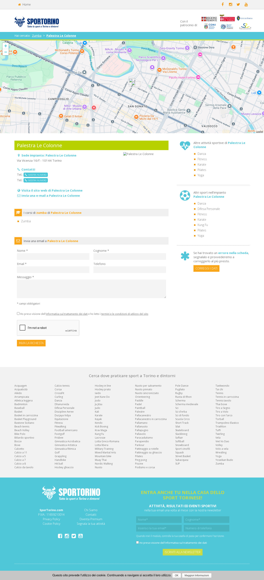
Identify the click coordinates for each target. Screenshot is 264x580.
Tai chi (219, 389)
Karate (202, 164)
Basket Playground (25, 419)
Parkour (139, 445)
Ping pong (141, 460)
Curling (59, 397)
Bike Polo (19, 434)
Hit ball (59, 463)
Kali (97, 411)
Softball (179, 441)
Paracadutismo (144, 437)
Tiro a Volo (222, 411)
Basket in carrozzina (26, 415)
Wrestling (221, 452)
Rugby (179, 393)
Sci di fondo (182, 415)
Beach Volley (21, 430)
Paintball (140, 408)
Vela (218, 437)
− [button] (5, 52)
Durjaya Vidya (63, 415)
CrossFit (59, 393)
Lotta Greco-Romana (107, 441)
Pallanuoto (141, 426)
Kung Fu (203, 225)
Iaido (98, 393)
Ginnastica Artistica (66, 445)
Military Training (104, 449)
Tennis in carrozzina (227, 397)
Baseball (19, 408)
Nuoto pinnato (143, 389)
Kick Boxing (101, 426)
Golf (57, 452)
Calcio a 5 (20, 456)
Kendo (99, 423)
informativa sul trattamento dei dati (67, 313)
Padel (138, 404)
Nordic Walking (104, 463)
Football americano (66, 430)
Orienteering (142, 397)
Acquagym (20, 385)
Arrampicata (21, 397)
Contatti (91, 514)
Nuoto (98, 467)
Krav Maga (101, 430)
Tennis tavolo (223, 400)
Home (26, 4)
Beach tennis (21, 426)
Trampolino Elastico (227, 423)
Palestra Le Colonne (61, 36)
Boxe (17, 445)
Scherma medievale (186, 404)
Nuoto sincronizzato (147, 393)
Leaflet (259, 131)
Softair (179, 437)
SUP (177, 463)
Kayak (98, 419)
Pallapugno (141, 430)
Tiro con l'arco (224, 415)
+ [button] (5, 45)
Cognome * (101, 251)
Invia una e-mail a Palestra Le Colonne (50, 195)
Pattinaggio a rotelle (147, 449)
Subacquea (181, 460)
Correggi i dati (206, 268)
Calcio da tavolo (23, 467)
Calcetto (19, 449)
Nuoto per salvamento (148, 385)
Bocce (18, 441)
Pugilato (180, 389)
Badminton (20, 404)
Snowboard (182, 445)
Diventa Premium (91, 519)
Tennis (219, 393)
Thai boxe (221, 404)
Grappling (60, 456)
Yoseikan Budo (224, 460)
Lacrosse (100, 437)
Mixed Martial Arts (105, 452)
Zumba (36, 36)
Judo (97, 408)
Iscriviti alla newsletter (182, 552)
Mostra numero (36, 174)
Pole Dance (182, 385)
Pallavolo (140, 434)
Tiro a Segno (223, 408)
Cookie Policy (51, 524)
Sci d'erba (181, 411)
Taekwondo (222, 385)
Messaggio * (25, 277)
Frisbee (59, 437)
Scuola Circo (182, 419)
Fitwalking (60, 426)
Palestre (140, 411)
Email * (22, 264)
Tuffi (218, 430)
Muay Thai (101, 460)
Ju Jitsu (98, 404)
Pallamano (141, 423)
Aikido (18, 393)
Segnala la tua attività (91, 524)
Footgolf (60, 434)
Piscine (139, 463)
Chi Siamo (91, 510)
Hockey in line (103, 385)
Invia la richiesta (31, 343)
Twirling (220, 434)
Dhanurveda (62, 404)
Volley (219, 445)
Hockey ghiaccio (64, 467)
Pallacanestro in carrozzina (151, 419)
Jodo (97, 400)
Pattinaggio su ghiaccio (148, 452)
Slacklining (181, 434)
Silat (177, 426)
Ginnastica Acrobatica (67, 441)
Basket (18, 411)
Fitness (202, 159)
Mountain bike (103, 456)
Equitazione (61, 419)
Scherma (180, 400)
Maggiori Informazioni (197, 575)
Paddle (139, 400)
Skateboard (182, 430)
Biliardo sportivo (24, 437)
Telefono (99, 264)
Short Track (182, 423)
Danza (202, 154)
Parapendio (142, 441)
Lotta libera (101, 445)
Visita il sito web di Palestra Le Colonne (51, 190)
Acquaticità (20, 389)
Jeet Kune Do (102, 397)
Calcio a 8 (20, 463)
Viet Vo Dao (222, 441)
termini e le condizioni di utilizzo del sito (124, 313)
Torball (220, 419)
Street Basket (183, 456)
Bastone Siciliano (24, 423)
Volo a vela (222, 449)
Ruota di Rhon (183, 397)
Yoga (201, 175)
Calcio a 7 (20, 460)
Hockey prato (103, 389)
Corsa (58, 389)
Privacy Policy (51, 519)
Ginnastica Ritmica (65, 449)
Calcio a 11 (20, 452)
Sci (176, 408)
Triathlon (221, 426)
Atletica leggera (23, 400)
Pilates (202, 170)
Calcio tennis (62, 385)
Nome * (22, 251)
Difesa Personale (209, 209)
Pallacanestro (143, 415)
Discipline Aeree (64, 411)
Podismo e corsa (145, 467)
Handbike (60, 460)
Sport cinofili (182, 449)
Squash (179, 452)
